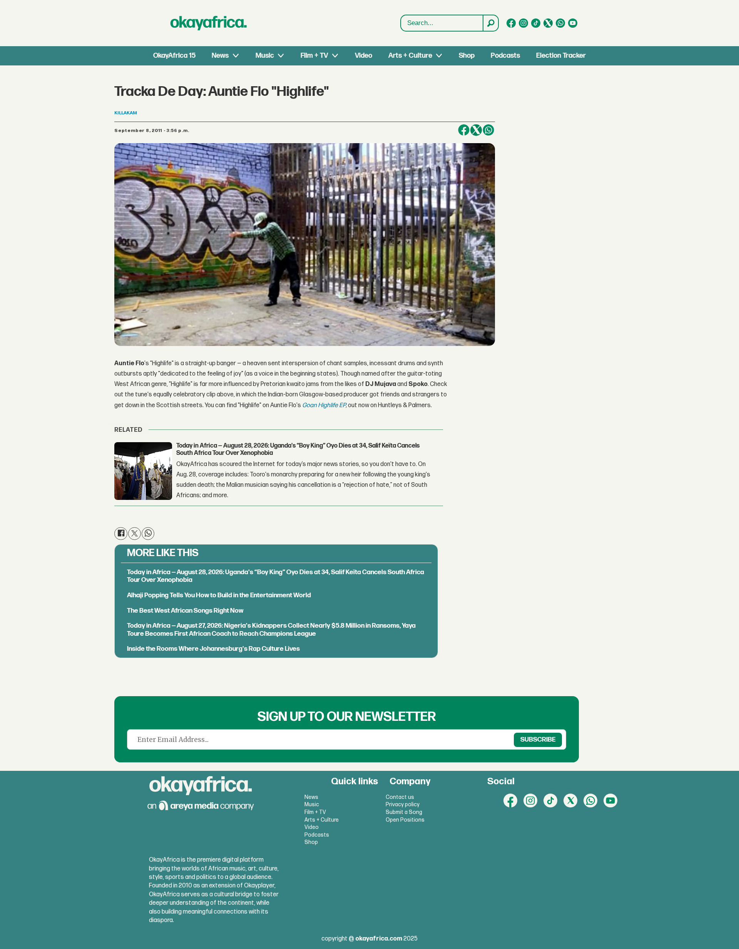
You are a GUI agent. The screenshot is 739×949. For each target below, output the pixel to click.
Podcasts (505, 56)
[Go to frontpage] (208, 23)
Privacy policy (403, 804)
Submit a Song (404, 812)
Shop (467, 56)
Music (265, 56)
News (220, 56)
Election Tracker (561, 56)
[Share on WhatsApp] (488, 130)
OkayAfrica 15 (174, 56)
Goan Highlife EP (324, 405)
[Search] (490, 23)
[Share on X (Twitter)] (476, 130)
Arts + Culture (410, 56)
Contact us (400, 797)
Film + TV (314, 56)
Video (363, 56)
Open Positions (405, 820)
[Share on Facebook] (464, 130)
